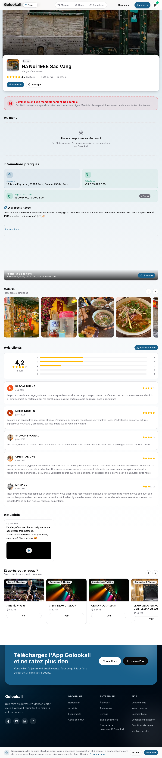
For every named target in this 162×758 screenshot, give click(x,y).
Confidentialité (139, 714)
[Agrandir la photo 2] (59, 317)
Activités (72, 708)
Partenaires (106, 708)
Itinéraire (17, 84)
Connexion (124, 5)
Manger (65, 5)
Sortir (81, 5)
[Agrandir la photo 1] (21, 317)
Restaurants (74, 702)
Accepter (151, 752)
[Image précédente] (148, 291)
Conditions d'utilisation (143, 719)
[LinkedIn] (25, 721)
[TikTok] (33, 721)
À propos (105, 702)
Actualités (98, 5)
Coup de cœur (76, 719)
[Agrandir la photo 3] (96, 317)
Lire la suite (10, 229)
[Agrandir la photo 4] (133, 317)
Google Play (137, 661)
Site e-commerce (109, 719)
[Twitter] (16, 721)
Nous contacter (140, 708)
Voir (24, 615)
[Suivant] (155, 573)
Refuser (136, 752)
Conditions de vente (142, 725)
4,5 (28, 77)
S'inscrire (142, 5)
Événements (74, 714)
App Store (111, 661)
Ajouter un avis (148, 347)
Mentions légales (140, 731)
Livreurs (104, 714)
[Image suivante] (155, 291)
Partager (36, 84)
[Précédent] (148, 573)
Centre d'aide (139, 702)
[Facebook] (8, 721)
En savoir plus (97, 754)
